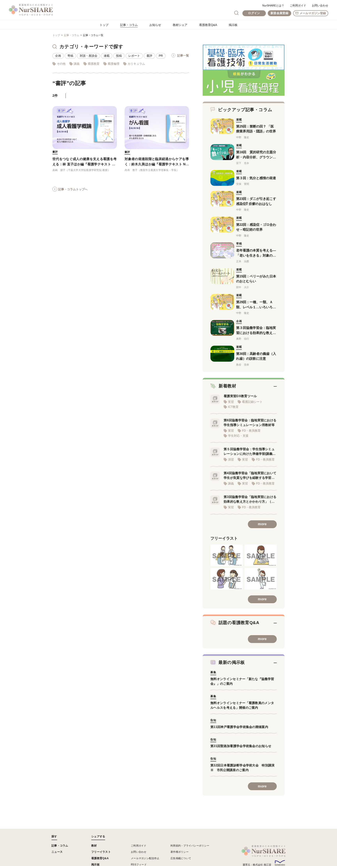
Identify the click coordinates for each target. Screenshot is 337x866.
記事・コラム (129, 25)
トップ (104, 25)
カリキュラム (136, 63)
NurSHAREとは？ (273, 5)
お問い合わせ (320, 5)
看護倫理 (113, 63)
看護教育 (93, 63)
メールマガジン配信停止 (145, 858)
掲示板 (233, 25)
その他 (61, 63)
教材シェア (180, 25)
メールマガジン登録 (313, 13)
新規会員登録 (279, 13)
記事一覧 (183, 55)
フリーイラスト (101, 851)
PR (161, 55)
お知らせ (155, 25)
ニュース (57, 851)
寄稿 (70, 55)
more (262, 524)
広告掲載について (180, 858)
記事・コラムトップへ (73, 189)
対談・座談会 (88, 55)
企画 (58, 55)
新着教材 (227, 385)
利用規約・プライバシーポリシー (189, 845)
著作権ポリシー (179, 851)
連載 (107, 55)
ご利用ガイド (298, 5)
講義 (77, 63)
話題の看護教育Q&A (239, 622)
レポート (134, 55)
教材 (94, 845)
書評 (149, 55)
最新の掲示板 (231, 662)
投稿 (119, 55)
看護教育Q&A (208, 25)
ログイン (254, 13)
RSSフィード (139, 864)
